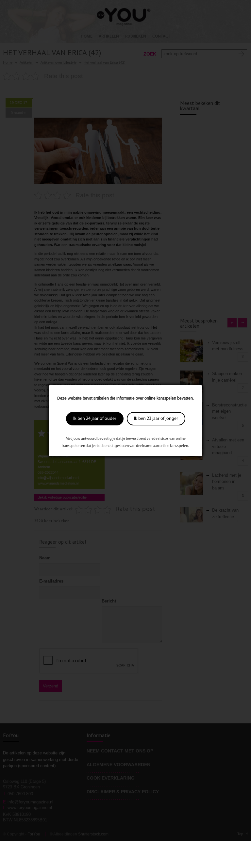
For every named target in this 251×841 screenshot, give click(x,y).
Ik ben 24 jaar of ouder (94, 418)
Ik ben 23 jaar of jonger (156, 418)
